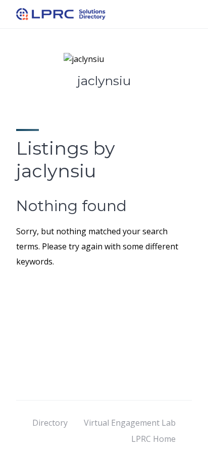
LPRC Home (153, 438)
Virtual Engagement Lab (130, 422)
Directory (50, 422)
